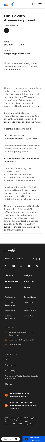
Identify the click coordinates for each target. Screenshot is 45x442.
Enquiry (27, 4)
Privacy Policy (11, 354)
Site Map (8, 384)
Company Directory (35, 439)
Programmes (11, 281)
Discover (9, 275)
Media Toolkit (10, 310)
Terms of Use (10, 365)
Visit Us (20, 259)
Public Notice (30, 310)
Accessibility (10, 370)
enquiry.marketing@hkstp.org (22, 340)
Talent (27, 287)
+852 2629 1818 (15, 345)
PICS (7, 360)
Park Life (29, 281)
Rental (8, 287)
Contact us (29, 316)
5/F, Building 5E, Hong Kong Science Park (21, 333)
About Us (9, 259)
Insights (28, 275)
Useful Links (29, 302)
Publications (10, 297)
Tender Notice (30, 297)
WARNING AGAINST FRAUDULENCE (20, 395)
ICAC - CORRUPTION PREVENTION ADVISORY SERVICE (23, 405)
